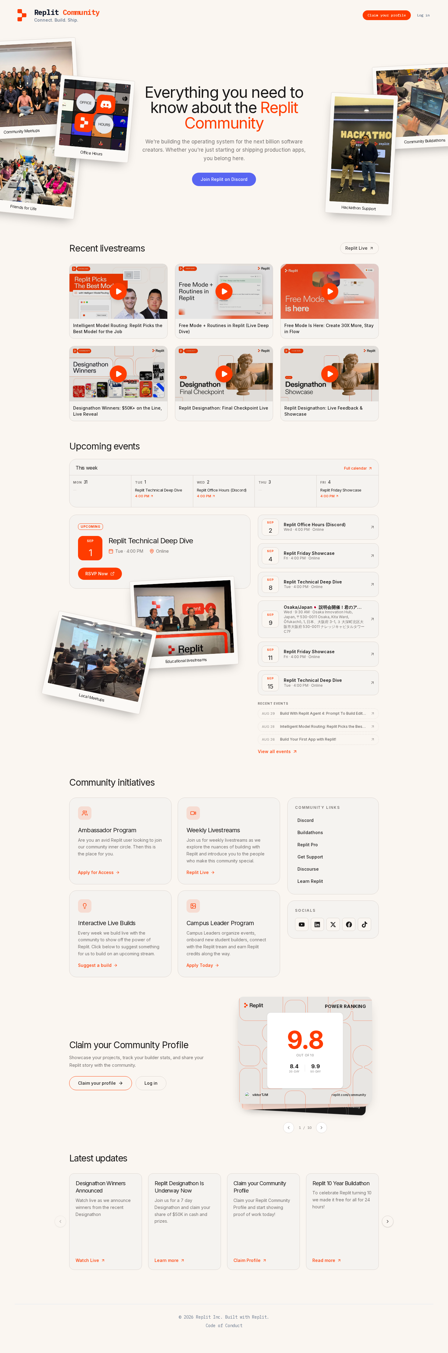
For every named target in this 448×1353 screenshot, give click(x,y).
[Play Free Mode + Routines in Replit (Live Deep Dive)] (224, 291)
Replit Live (356, 248)
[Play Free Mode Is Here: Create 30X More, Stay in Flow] (330, 291)
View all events (274, 751)
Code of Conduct (224, 1325)
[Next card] (321, 1127)
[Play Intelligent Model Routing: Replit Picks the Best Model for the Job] (118, 291)
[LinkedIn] (317, 924)
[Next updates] (387, 1221)
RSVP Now (96, 573)
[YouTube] (301, 924)
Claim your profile (97, 1083)
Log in (151, 1083)
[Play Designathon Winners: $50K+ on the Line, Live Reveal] (118, 373)
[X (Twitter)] (333, 924)
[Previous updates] (60, 1221)
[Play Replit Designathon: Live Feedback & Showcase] (330, 373)
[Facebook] (349, 924)
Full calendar (355, 468)
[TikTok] (364, 924)
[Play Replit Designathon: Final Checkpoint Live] (224, 373)
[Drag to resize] (390, 215)
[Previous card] (288, 1127)
